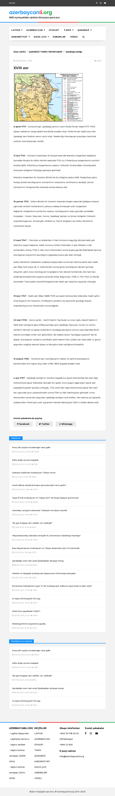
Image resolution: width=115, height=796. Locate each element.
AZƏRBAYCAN (34, 30)
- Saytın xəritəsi (17, 744)
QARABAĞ (83, 30)
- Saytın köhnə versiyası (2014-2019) (17, 772)
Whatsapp (67, 424)
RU (13, 3)
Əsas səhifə (19, 52)
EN (10, 3)
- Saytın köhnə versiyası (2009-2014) (17, 756)
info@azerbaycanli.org (72, 756)
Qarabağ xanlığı (73, 52)
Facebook (23, 424)
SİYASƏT (54, 30)
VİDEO (74, 37)
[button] (83, 36)
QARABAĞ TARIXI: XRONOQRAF (45, 52)
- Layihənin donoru (19, 739)
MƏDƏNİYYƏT (20, 37)
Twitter (45, 424)
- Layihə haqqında (18, 733)
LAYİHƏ (16, 30)
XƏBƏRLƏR (59, 37)
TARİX (67, 30)
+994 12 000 (66, 744)
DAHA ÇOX (40, 37)
